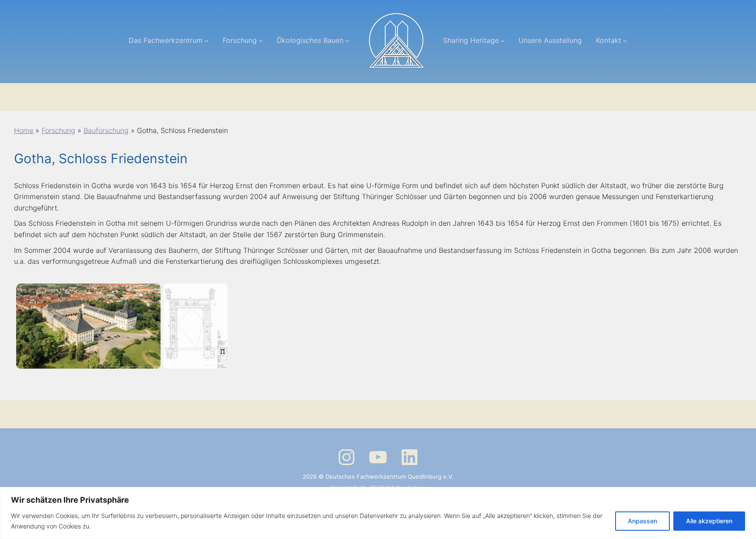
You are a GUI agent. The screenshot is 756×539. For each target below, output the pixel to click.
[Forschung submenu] (261, 40)
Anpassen (642, 521)
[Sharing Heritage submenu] (502, 40)
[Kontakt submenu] (625, 40)
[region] (378, 513)
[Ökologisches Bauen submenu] (347, 40)
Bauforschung (106, 130)
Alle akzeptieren (709, 521)
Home (23, 130)
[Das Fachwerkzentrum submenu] (206, 40)
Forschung (58, 130)
